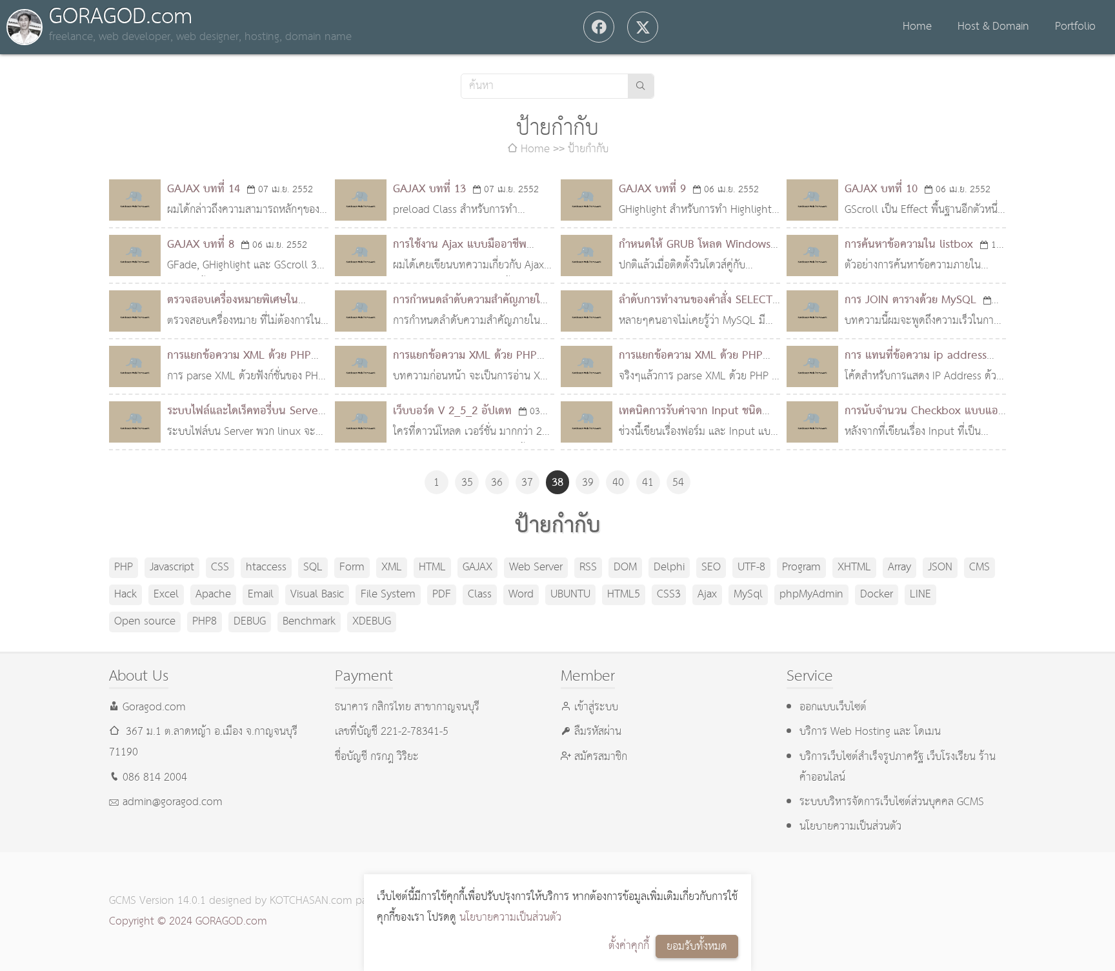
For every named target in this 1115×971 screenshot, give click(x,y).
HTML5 (623, 595)
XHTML (854, 567)
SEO (711, 567)
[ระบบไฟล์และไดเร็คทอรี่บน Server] (135, 422)
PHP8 (204, 622)
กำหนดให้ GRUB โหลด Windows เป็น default (694, 255)
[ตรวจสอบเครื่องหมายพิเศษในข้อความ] (135, 311)
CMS (979, 567)
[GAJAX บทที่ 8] (135, 255)
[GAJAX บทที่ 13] (361, 200)
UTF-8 (751, 567)
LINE (920, 595)
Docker (876, 595)
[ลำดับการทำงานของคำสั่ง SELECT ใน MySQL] (586, 311)
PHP (123, 567)
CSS (220, 567)
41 (648, 483)
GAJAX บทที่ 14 (203, 189)
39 (588, 483)
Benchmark (309, 622)
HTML (432, 567)
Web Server (536, 567)
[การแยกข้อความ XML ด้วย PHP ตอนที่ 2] (361, 366)
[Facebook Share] (598, 27)
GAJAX (477, 567)
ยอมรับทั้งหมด (697, 947)
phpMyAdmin (811, 595)
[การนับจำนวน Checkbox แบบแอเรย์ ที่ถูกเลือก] (812, 422)
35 (467, 483)
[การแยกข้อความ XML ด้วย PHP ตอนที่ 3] (135, 366)
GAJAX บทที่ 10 (881, 189)
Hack (125, 595)
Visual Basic (317, 595)
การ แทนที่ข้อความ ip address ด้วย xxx (916, 366)
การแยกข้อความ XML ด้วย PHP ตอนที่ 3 (239, 366)
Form (352, 567)
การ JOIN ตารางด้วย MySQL (910, 300)
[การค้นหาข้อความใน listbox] (812, 255)
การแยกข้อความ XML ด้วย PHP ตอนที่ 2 (465, 366)
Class (480, 595)
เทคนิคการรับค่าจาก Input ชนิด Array (690, 422)
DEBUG (250, 622)
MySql (748, 595)
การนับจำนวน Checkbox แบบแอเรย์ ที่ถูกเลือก (921, 422)
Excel (166, 595)
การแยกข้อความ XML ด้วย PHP (691, 355)
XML (391, 567)
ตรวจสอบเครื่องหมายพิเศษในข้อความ (232, 311)
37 (527, 483)
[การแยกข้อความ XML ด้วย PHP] (586, 366)
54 (678, 483)
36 (497, 483)
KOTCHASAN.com (311, 901)
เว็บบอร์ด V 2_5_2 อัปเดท (452, 411)
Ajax (707, 595)
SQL (313, 567)
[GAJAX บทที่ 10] (812, 200)
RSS (588, 567)
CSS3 (669, 595)
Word (521, 595)
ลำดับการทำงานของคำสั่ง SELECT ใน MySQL (695, 311)
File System (388, 595)
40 (618, 483)
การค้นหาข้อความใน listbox (909, 244)
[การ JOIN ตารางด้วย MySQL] (812, 311)
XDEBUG (371, 622)
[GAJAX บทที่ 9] (586, 200)
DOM (625, 567)
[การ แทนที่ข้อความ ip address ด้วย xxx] (812, 366)
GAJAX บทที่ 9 (652, 189)
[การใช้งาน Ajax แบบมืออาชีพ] (361, 255)
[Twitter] (642, 27)
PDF (441, 595)
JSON (940, 567)
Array (899, 567)
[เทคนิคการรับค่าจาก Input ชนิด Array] (586, 422)
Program (801, 567)
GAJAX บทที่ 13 (429, 189)
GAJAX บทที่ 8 (200, 244)
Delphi (669, 567)
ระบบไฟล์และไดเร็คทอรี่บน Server (244, 411)
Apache (213, 595)
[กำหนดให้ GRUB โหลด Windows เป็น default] (586, 255)
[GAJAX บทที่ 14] (135, 200)
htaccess (266, 567)
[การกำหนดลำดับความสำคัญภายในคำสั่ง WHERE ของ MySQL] (361, 311)
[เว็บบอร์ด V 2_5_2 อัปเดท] (361, 422)
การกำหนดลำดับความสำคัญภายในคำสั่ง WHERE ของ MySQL (470, 311)
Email (261, 595)
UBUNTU (570, 595)
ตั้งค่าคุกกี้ (628, 946)
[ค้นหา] (641, 86)
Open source (145, 622)
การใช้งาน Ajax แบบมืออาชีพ (460, 244)
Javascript (172, 567)
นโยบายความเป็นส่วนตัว (510, 918)
